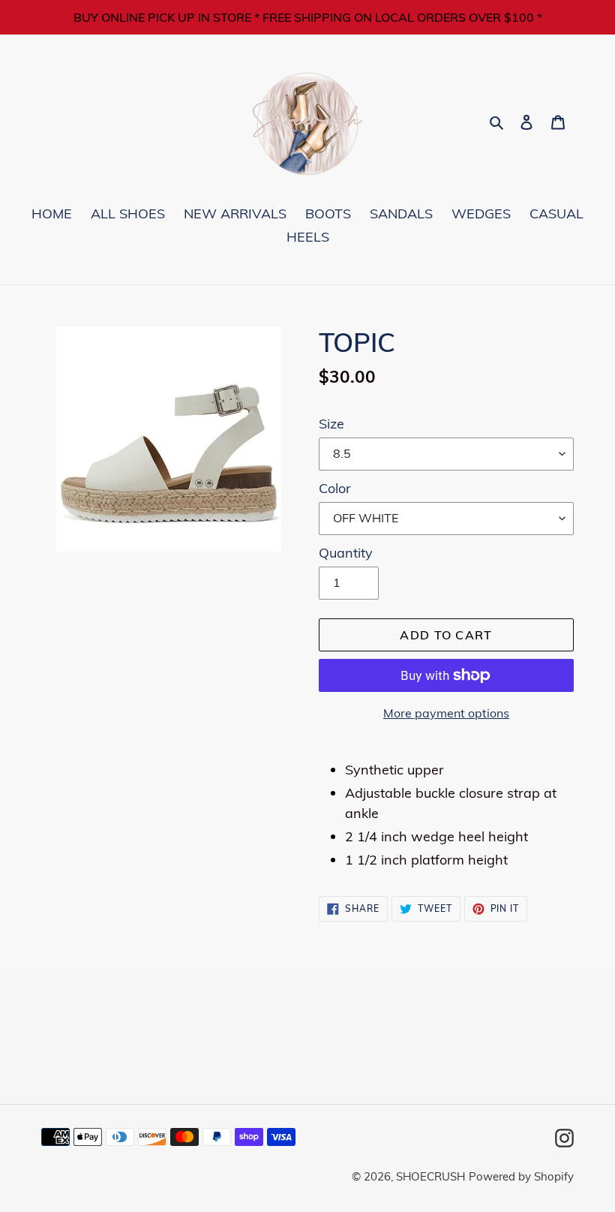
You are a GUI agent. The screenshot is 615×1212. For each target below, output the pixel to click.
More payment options (446, 712)
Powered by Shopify (521, 1176)
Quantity (346, 552)
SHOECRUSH (430, 1176)
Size (331, 423)
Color (335, 488)
